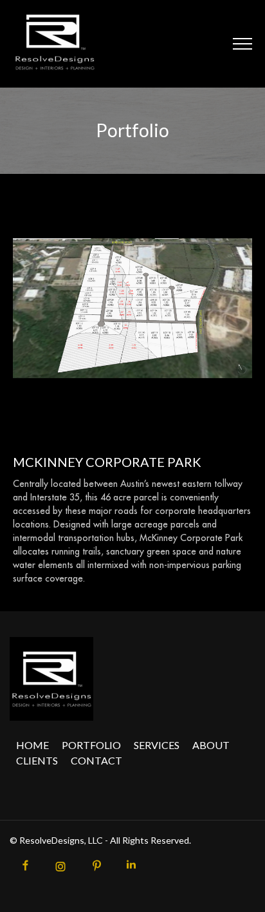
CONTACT (96, 760)
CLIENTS (37, 760)
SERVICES (156, 745)
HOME (32, 745)
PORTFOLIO (91, 745)
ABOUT (211, 745)
